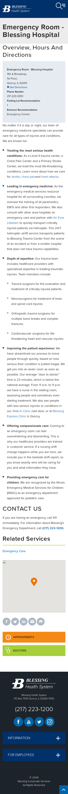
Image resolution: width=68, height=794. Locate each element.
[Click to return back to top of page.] (63, 789)
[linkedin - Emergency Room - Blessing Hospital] (24, 622)
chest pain (28, 177)
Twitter (39, 722)
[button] (34, 582)
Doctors (28, 652)
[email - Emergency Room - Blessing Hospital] (32, 622)
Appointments (32, 639)
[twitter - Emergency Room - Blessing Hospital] (15, 622)
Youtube (29, 722)
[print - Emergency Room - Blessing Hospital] (41, 622)
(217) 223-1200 (52, 528)
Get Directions (18, 87)
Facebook (18, 722)
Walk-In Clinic (21, 411)
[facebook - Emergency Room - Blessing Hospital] (6, 622)
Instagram (50, 722)
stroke (16, 177)
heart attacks (50, 177)
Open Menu (60, 6)
